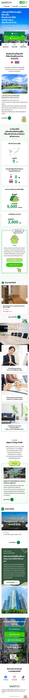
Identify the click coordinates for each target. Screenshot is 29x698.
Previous (2, 299)
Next (27, 299)
